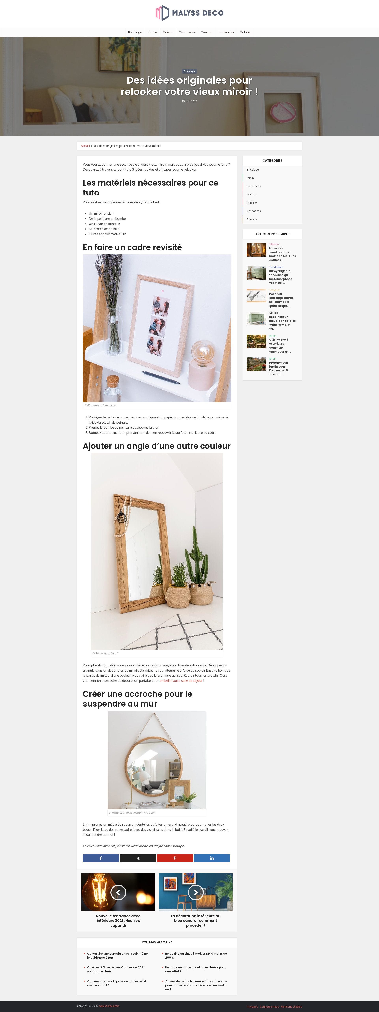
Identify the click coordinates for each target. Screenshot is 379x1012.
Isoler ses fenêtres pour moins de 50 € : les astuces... (282, 254)
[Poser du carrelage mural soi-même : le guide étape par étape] (258, 295)
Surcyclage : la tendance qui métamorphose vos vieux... (280, 277)
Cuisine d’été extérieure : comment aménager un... (280, 346)
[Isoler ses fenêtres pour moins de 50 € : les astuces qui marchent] (258, 250)
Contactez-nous (269, 1006)
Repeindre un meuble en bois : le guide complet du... (282, 323)
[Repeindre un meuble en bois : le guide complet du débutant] (258, 318)
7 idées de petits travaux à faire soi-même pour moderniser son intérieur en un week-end (196, 985)
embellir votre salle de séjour (181, 680)
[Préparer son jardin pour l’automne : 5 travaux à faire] (258, 364)
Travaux (207, 32)
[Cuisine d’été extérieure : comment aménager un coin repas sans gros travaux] (258, 341)
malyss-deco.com (109, 1006)
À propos (252, 1006)
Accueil (85, 146)
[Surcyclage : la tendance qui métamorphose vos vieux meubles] (258, 273)
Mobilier (245, 32)
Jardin (152, 32)
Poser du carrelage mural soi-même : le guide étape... (281, 300)
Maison (168, 32)
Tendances (187, 32)
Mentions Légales (291, 1006)
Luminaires (226, 32)
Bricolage (135, 32)
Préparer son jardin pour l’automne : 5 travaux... (278, 368)
